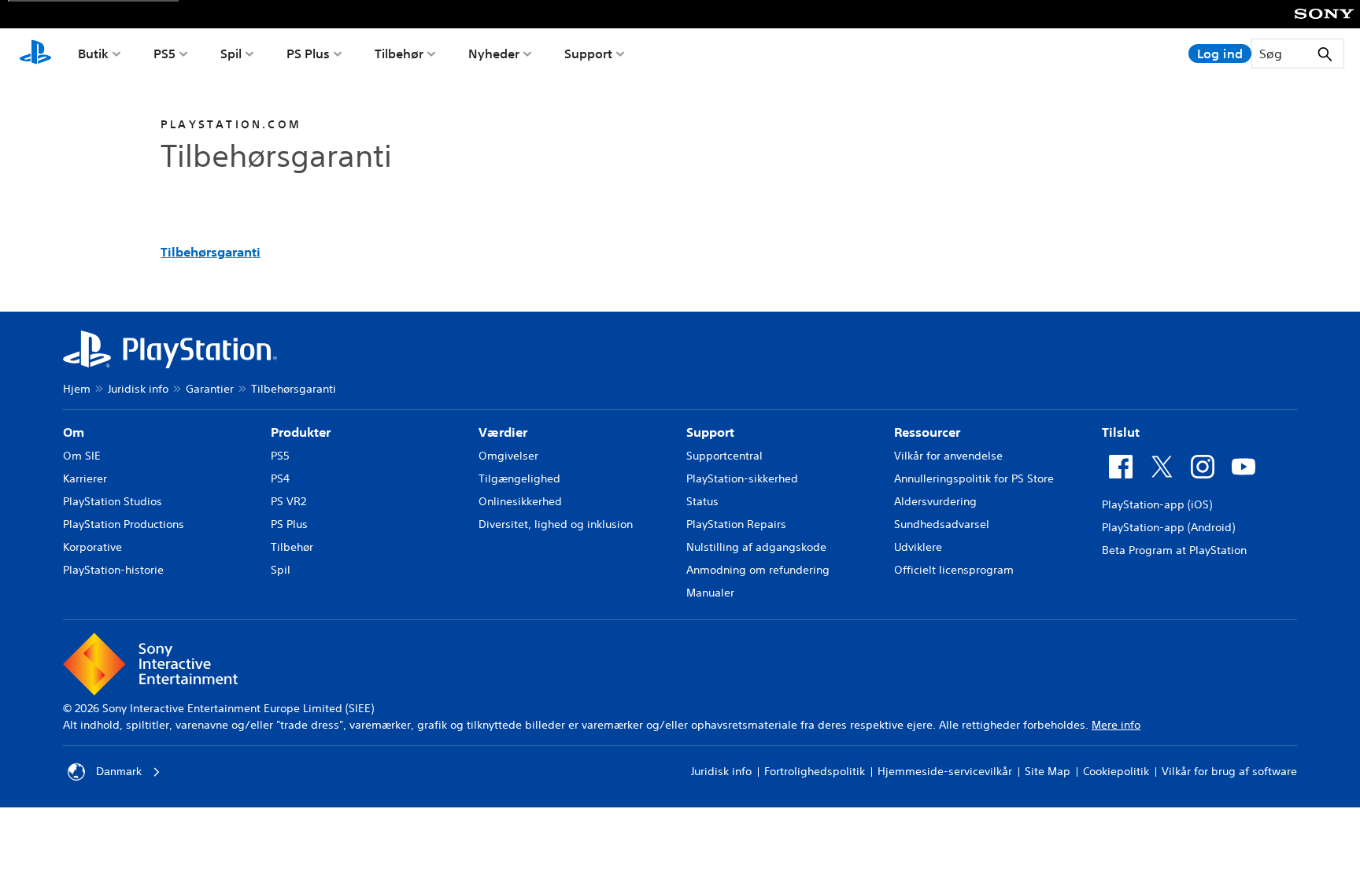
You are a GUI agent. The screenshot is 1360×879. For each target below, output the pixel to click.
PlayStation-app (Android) (1168, 527)
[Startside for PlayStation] (35, 53)
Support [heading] (710, 432)
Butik (93, 53)
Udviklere (918, 547)
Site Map (1047, 771)
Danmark (119, 771)
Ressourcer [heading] (927, 432)
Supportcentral (724, 456)
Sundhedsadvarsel (941, 524)
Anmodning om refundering (758, 570)
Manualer (710, 592)
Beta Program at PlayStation (1174, 550)
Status (702, 501)
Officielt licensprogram (954, 570)
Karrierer (85, 478)
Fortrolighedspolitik (814, 771)
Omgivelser (508, 456)
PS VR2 (288, 501)
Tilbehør (399, 53)
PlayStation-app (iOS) (1157, 504)
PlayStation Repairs (736, 524)
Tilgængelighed (519, 478)
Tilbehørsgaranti (211, 252)
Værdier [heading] (503, 432)
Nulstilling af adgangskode (756, 547)
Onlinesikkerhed (520, 501)
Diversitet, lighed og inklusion (556, 524)
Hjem (77, 389)
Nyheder (493, 53)
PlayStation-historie (113, 570)
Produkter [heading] (301, 432)
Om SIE (82, 456)
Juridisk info (138, 389)
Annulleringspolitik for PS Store (974, 478)
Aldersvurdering (935, 501)
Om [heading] (73, 432)
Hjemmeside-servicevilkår (945, 771)
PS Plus (308, 53)
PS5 (164, 53)
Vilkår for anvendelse (948, 456)
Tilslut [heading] (1121, 432)
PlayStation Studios (112, 501)
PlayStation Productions (123, 524)
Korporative (92, 547)
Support (588, 53)
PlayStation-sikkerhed (742, 478)
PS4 (280, 478)
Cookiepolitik (1116, 771)
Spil (231, 53)
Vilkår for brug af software (1229, 771)
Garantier (210, 389)
